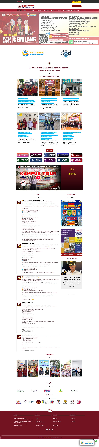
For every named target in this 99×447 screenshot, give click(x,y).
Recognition (49, 383)
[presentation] (63, 271)
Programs (47, 10)
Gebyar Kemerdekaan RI (76, 132)
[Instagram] (49, 429)
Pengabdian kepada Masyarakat (24, 136)
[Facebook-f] (47, 429)
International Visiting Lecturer (30, 350)
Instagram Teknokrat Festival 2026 (27, 330)
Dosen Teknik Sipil (44, 133)
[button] (62, 182)
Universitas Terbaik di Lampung (68, 136)
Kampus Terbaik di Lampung (23, 100)
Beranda (20, 10)
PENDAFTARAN (76, 6)
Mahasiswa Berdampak (22, 101)
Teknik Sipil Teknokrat (44, 139)
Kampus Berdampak (66, 100)
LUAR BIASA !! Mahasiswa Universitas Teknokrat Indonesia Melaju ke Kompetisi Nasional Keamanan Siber (26, 106)
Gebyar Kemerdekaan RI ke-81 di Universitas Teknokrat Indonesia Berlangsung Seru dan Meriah (69, 142)
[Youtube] (52, 429)
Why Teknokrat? (31, 10)
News (53, 10)
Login (61, 1)
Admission (40, 10)
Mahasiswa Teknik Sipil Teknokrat (46, 136)
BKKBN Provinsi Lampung (25, 132)
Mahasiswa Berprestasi (30, 101)
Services (59, 10)
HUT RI (71, 133)
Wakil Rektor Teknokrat (67, 139)
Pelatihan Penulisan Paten (45, 101)
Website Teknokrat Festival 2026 (27, 331)
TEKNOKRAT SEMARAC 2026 (28, 243)
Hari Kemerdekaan (66, 133)
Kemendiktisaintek (53, 100)
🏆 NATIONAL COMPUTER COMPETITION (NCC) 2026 (33, 200)
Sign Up (65, 1)
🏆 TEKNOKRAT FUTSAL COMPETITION (30, 276)
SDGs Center (76, 10)
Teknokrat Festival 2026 (68, 10)
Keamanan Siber (30, 100)
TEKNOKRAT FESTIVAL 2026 (27, 302)
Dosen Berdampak (21, 133)
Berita (20, 132)
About (25, 10)
